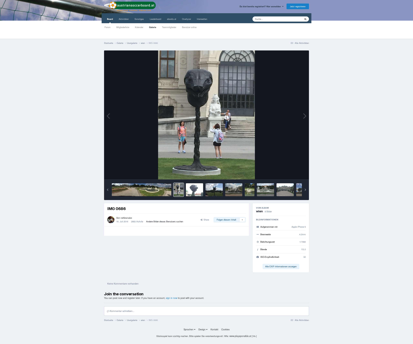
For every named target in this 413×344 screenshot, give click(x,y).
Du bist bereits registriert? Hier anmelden (261, 6)
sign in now (171, 298)
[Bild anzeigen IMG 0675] (141, 189)
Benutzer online (189, 27)
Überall (294, 19)
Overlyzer (186, 18)
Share (205, 219)
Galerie (152, 27)
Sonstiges (139, 18)
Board (110, 18)
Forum (108, 27)
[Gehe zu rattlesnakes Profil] (110, 219)
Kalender (139, 27)
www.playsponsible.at (240, 336)
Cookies (225, 329)
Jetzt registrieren (298, 6)
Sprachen (189, 329)
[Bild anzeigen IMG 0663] (265, 189)
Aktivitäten (124, 18)
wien (259, 211)
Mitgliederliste (122, 27)
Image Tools (296, 173)
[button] (107, 189)
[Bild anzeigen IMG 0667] (249, 189)
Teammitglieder (169, 27)
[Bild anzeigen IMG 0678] (214, 189)
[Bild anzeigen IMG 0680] (194, 189)
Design (202, 329)
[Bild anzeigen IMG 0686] (178, 189)
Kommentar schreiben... (121, 311)
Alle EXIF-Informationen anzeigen (281, 266)
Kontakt (214, 329)
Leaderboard (155, 18)
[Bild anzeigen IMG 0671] (233, 189)
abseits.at (171, 18)
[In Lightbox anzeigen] (206, 114)
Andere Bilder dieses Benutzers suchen (164, 221)
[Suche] (305, 19)
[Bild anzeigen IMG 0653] (285, 189)
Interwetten (202, 18)
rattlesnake (126, 217)
